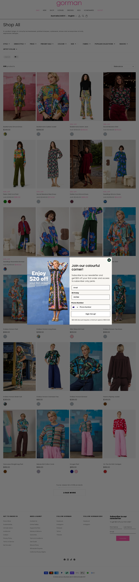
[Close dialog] (109, 260)
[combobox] (75, 307)
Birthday (75, 293)
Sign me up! (91, 314)
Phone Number (77, 303)
